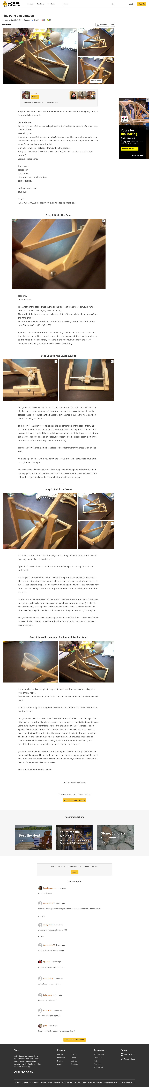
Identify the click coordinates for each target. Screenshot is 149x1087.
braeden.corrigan (49, 888)
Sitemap (97, 1064)
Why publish (99, 1054)
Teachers (51, 4)
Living (73, 1058)
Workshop (61, 1058)
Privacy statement (55, 1082)
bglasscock (47, 995)
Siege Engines (24, 20)
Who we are (98, 1067)
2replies (42, 916)
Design (60, 1061)
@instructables (129, 1054)
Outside (14, 20)
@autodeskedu (129, 1059)
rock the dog (48, 978)
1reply (42, 936)
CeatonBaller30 (49, 903)
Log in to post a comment (74, 1039)
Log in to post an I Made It (74, 800)
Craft (59, 1064)
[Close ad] (147, 100)
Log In (131, 4)
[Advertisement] (134, 128)
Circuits (60, 1054)
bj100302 (46, 962)
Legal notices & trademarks (123, 1082)
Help (96, 1061)
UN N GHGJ (47, 1010)
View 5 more (96, 81)
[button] (113, 25)
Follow (35, 97)
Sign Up (142, 4)
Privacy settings (69, 1082)
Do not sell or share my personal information (95, 1082)
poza (6, 20)
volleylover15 (48, 925)
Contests (40, 4)
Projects (30, 4)
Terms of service (40, 1082)
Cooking (74, 1054)
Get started (98, 1058)
